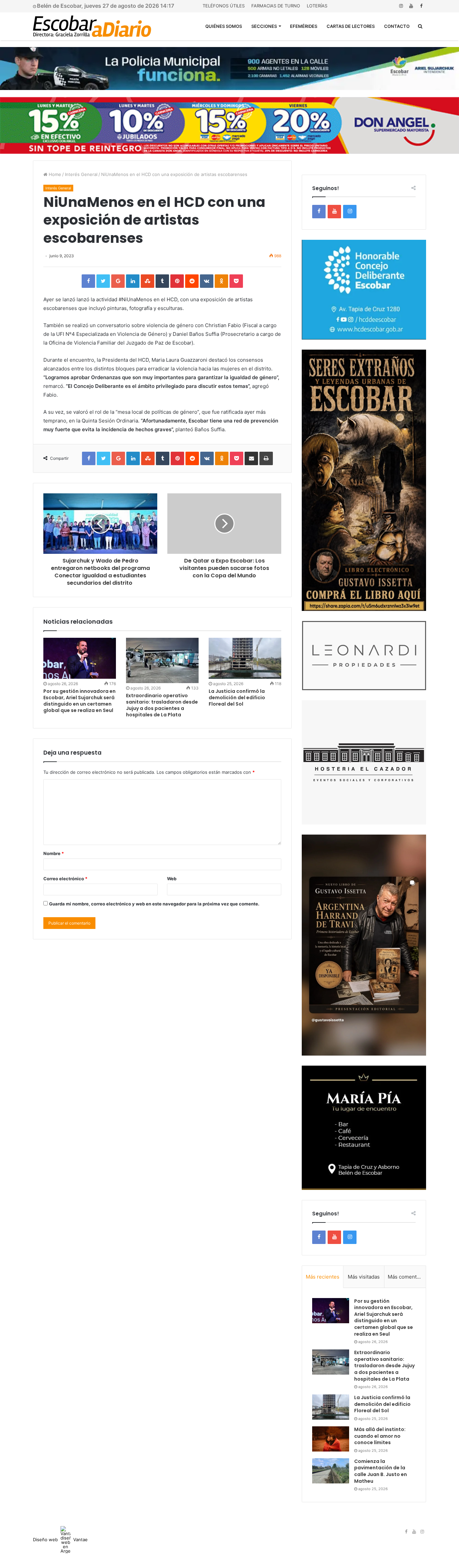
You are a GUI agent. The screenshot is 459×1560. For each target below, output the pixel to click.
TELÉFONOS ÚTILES (224, 5)
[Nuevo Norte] (92, 26)
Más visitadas (364, 1277)
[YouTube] (411, 6)
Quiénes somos (223, 26)
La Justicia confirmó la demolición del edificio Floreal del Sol (237, 697)
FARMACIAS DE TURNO (275, 5)
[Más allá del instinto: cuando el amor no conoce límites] (330, 1439)
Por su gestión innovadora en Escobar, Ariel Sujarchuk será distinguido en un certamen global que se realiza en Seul (79, 701)
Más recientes (322, 1277)
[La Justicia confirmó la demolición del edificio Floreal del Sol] (245, 658)
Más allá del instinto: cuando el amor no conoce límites (380, 1436)
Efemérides (303, 26)
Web (171, 878)
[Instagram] (401, 6)
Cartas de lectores (351, 26)
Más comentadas (407, 1277)
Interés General (81, 174)
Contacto (397, 26)
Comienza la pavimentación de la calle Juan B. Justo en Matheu (380, 1471)
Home (54, 174)
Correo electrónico (65, 878)
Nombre (53, 853)
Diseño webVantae (60, 1539)
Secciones (264, 26)
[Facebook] (421, 6)
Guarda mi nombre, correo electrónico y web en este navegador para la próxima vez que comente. (154, 903)
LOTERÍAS (317, 5)
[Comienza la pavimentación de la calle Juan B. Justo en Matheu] (330, 1470)
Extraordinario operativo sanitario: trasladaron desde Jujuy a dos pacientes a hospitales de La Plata (162, 705)
